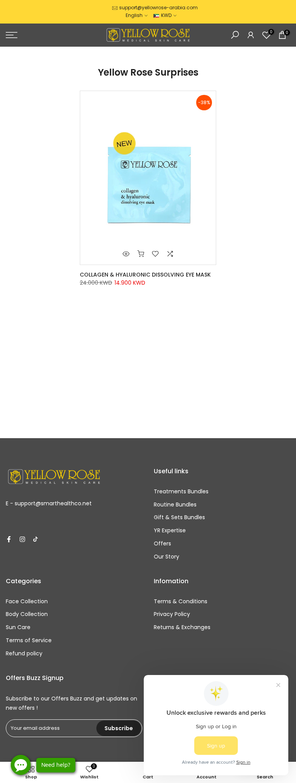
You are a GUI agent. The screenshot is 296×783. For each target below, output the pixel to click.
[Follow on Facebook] (9, 539)
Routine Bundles (175, 504)
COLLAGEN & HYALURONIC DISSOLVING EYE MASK (145, 274)
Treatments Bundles (181, 491)
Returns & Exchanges (182, 627)
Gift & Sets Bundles (179, 517)
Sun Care (18, 627)
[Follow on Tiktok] (35, 539)
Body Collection (27, 614)
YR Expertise (170, 530)
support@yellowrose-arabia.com (158, 7)
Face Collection (27, 601)
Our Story (166, 556)
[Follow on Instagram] (22, 539)
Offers (162, 543)
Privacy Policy (172, 614)
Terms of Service (29, 640)
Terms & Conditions (180, 601)
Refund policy (24, 653)
